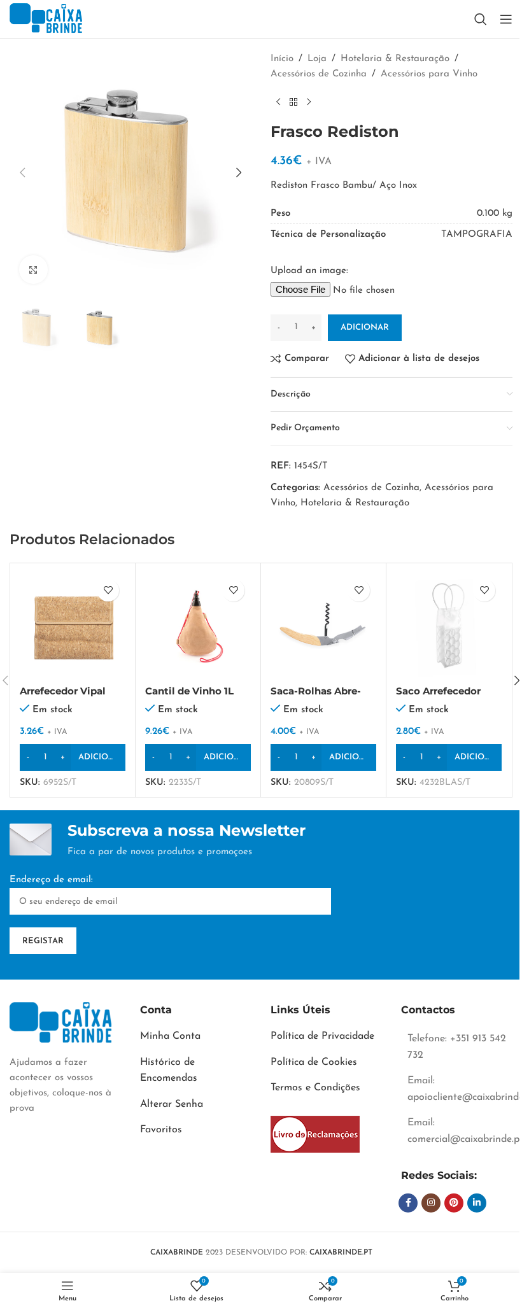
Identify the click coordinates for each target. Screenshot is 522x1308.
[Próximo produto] (308, 102)
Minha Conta (170, 1036)
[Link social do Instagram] (431, 1203)
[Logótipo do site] (46, 19)
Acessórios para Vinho (429, 74)
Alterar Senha (171, 1104)
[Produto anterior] (278, 102)
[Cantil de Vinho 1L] (198, 626)
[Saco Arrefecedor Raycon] (449, 626)
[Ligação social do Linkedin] (476, 1203)
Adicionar (365, 327)
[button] (22, 172)
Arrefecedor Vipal (63, 691)
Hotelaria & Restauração (395, 59)
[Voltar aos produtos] (293, 102)
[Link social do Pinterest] (453, 1203)
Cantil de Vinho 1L (189, 691)
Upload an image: (309, 271)
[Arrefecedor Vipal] (72, 626)
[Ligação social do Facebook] (408, 1203)
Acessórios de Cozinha (319, 74)
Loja (317, 59)
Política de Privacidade (322, 1036)
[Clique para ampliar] (33, 269)
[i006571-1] (315, 1134)
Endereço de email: (51, 880)
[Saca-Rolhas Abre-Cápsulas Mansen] (323, 626)
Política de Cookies (314, 1062)
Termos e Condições (315, 1088)
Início (282, 59)
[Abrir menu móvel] (506, 19)
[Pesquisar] (480, 19)
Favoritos (161, 1130)
